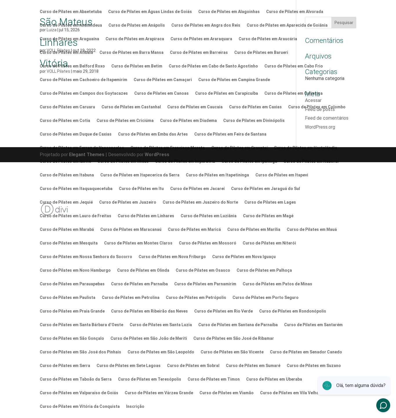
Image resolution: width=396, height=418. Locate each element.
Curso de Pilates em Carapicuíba (226, 93)
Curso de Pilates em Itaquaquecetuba (76, 189)
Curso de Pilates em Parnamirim (205, 284)
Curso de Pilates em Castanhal (131, 107)
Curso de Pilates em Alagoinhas (229, 12)
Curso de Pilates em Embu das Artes (153, 134)
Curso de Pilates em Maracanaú (130, 229)
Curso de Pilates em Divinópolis (254, 120)
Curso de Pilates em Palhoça (264, 270)
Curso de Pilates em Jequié (66, 202)
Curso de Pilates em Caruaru (67, 107)
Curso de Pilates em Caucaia (195, 107)
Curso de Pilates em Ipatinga (249, 161)
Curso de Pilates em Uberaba (274, 379)
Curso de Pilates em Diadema (188, 120)
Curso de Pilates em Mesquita (69, 243)
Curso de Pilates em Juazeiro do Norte (200, 202)
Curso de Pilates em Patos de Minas (277, 284)
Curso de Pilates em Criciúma (125, 120)
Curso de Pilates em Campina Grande (234, 80)
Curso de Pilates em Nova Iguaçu (244, 257)
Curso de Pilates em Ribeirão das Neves (149, 311)
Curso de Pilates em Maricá (194, 229)
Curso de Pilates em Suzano (314, 366)
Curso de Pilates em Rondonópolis (292, 311)
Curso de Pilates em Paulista (67, 297)
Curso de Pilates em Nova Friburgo (172, 257)
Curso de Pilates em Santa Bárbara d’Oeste (81, 325)
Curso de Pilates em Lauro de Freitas (75, 216)
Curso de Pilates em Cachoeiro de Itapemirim (83, 80)
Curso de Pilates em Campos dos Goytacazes (84, 93)
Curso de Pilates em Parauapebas (72, 284)
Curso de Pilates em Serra (65, 366)
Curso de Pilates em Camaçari (163, 80)
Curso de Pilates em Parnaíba (139, 284)
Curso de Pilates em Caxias (255, 107)
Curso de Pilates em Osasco (203, 270)
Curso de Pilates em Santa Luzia (161, 325)
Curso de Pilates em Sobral (193, 366)
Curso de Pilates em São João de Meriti (148, 338)
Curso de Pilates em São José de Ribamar (233, 338)
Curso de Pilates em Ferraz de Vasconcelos (82, 148)
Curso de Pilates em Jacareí (197, 189)
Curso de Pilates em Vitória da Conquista (80, 406)
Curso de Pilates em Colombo (317, 107)
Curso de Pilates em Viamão (226, 393)
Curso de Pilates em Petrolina (130, 297)
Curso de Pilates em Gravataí (239, 148)
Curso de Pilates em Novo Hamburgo (75, 270)
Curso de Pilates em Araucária (268, 39)
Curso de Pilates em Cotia (65, 120)
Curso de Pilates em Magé (268, 216)
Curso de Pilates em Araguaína (69, 39)
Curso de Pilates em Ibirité (65, 161)
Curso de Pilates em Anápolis (136, 25)
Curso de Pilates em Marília (253, 229)
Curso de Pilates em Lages (270, 202)
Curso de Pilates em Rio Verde (223, 311)
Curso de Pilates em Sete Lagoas (129, 366)
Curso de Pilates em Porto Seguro (265, 297)
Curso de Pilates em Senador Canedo (306, 352)
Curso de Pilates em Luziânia (209, 216)
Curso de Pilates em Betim (136, 66)
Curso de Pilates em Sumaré (253, 366)
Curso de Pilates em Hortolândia (305, 148)
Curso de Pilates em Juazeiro (127, 202)
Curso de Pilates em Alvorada (294, 12)
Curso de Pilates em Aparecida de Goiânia (287, 25)
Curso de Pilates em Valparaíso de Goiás (79, 393)
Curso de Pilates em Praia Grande (72, 311)
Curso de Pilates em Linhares (146, 216)
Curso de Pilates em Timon (214, 379)
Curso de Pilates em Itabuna (67, 175)
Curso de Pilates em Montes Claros (138, 243)
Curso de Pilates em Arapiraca (135, 39)
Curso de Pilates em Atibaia (66, 52)
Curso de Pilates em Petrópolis (196, 297)
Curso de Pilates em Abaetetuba (71, 12)
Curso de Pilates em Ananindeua (71, 25)
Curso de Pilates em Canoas (161, 93)
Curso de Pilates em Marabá (67, 229)
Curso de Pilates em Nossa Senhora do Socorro (86, 257)
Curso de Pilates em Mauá (312, 229)
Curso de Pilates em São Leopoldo (161, 352)
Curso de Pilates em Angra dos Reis (205, 25)
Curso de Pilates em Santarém (313, 325)
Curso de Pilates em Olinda (143, 270)
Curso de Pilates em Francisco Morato (167, 148)
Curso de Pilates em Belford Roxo (72, 66)
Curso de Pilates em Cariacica (293, 93)
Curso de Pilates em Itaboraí (311, 161)
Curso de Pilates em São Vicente (232, 352)
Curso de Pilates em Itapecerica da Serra (139, 175)
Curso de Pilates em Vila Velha (289, 393)
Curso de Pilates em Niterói (269, 243)
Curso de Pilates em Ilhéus (123, 161)
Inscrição (135, 406)
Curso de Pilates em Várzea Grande (159, 393)
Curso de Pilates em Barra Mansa (131, 52)
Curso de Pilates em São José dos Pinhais (80, 352)
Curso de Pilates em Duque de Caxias (76, 134)
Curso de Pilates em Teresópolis (149, 379)
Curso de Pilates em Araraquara (201, 39)
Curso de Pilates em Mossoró (207, 243)
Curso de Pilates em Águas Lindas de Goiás (150, 12)
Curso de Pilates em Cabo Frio (293, 66)
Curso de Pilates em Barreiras (199, 52)
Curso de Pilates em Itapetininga (217, 175)
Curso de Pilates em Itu (141, 189)
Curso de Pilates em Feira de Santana (230, 134)
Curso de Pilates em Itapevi (281, 175)
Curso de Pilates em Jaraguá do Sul (265, 189)
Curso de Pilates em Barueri (261, 52)
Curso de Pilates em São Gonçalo (72, 338)
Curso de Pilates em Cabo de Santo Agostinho (213, 66)
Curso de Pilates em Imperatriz (185, 161)
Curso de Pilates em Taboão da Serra (76, 379)
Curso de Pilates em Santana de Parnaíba (238, 325)
